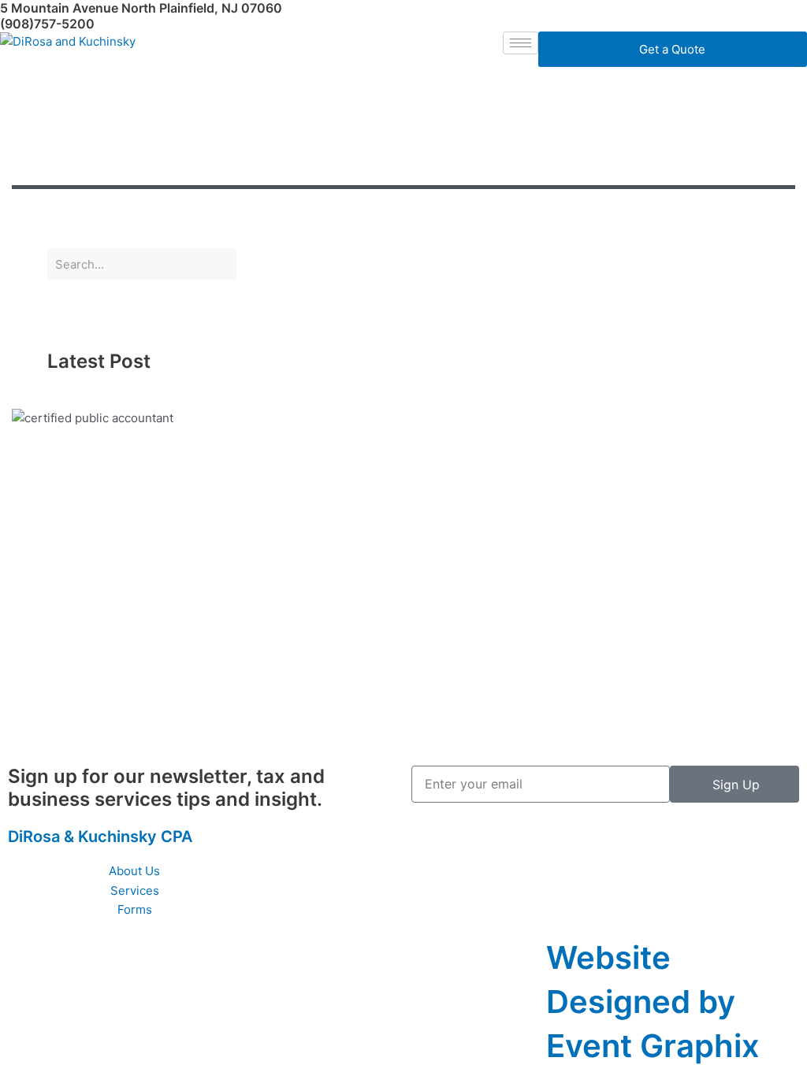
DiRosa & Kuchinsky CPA (100, 836)
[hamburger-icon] (520, 43)
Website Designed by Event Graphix (653, 1001)
